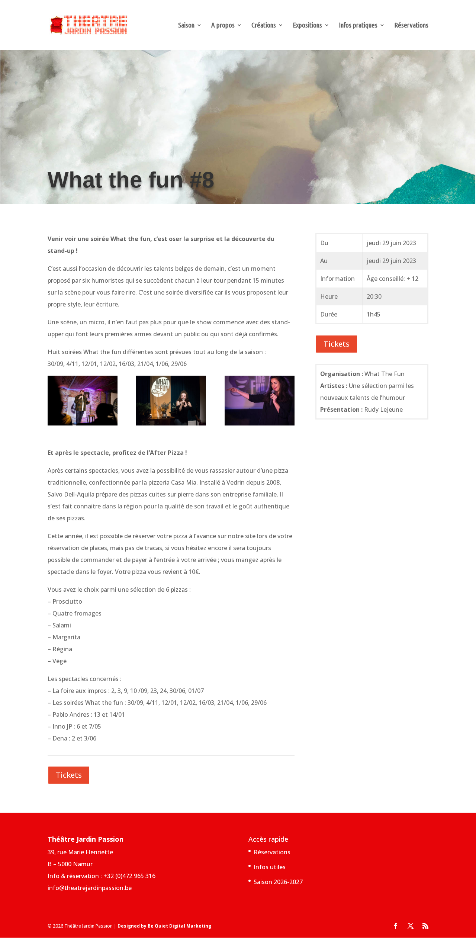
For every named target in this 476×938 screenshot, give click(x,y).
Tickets (69, 775)
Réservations (411, 25)
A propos (223, 25)
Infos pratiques (358, 25)
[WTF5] (260, 402)
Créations (263, 25)
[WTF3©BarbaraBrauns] (171, 402)
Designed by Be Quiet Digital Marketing (164, 926)
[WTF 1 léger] (83, 402)
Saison (186, 25)
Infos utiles (270, 867)
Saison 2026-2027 (278, 882)
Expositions (307, 25)
